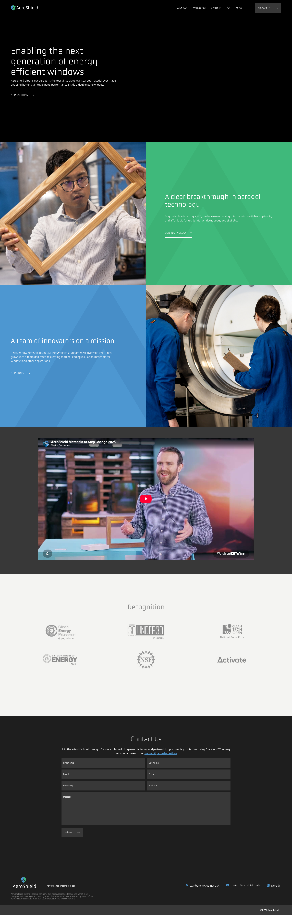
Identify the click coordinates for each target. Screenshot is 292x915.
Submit (68, 832)
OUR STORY (17, 373)
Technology (199, 8)
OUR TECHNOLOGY (175, 232)
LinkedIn (276, 885)
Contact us (264, 8)
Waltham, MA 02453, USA (204, 885)
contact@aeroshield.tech (245, 885)
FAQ (228, 8)
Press (239, 8)
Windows (182, 8)
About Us (216, 8)
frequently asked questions (160, 753)
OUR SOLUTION (19, 95)
